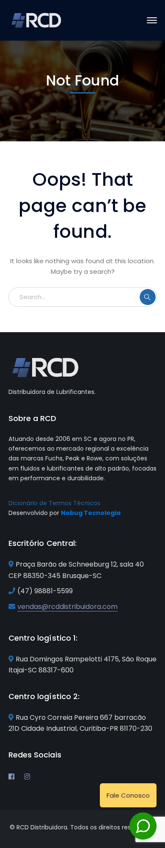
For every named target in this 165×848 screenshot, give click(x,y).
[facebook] (11, 776)
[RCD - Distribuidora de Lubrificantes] (37, 19)
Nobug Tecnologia (91, 513)
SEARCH (148, 297)
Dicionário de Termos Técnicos (54, 503)
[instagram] (27, 776)
